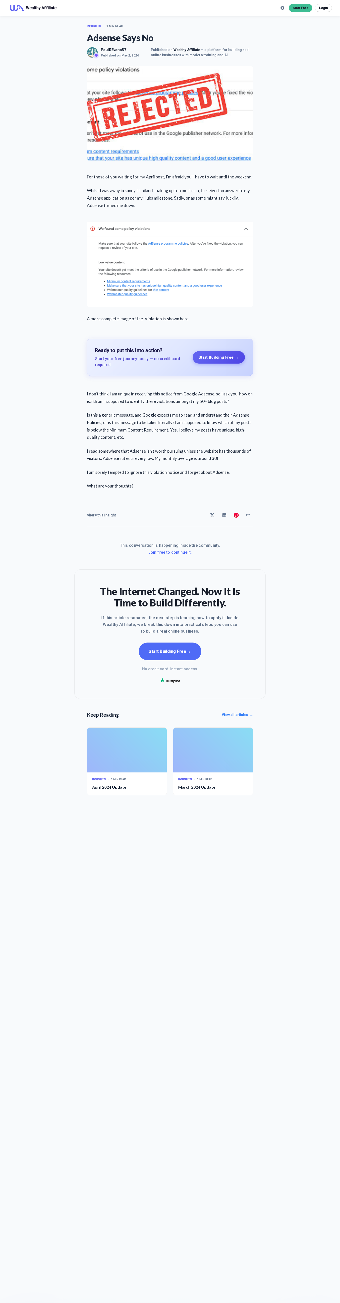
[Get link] (248, 515)
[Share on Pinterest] (236, 515)
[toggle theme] (282, 8)
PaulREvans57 (113, 50)
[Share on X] (212, 515)
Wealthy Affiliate (186, 50)
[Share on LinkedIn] (224, 515)
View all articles (237, 715)
